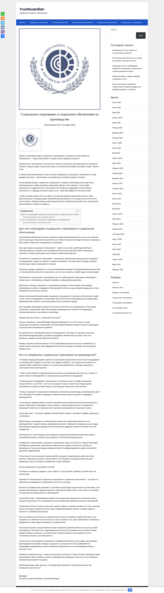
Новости (22, 22)
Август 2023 (117, 239)
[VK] (2, 27)
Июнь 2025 (116, 148)
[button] (76, 211)
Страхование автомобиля (82, 22)
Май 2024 (116, 209)
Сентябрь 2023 (118, 234)
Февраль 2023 (117, 269)
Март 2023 (116, 264)
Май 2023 (116, 254)
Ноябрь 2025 (117, 138)
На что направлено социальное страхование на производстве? (46, 219)
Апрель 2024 (117, 214)
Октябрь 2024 (117, 188)
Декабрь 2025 (117, 133)
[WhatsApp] (2, 14)
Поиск (114, 29)
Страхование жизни (60, 22)
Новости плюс (117, 287)
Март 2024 (116, 219)
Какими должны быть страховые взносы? (40, 217)
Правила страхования (39, 22)
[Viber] (2, 31)
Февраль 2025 (117, 168)
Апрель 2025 (117, 158)
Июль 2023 (116, 244)
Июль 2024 (116, 199)
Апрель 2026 (117, 118)
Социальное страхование (131, 22)
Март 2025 (116, 163)
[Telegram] (2, 23)
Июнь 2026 (116, 107)
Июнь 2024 (116, 204)
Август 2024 (117, 193)
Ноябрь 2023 (117, 229)
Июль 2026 (116, 102)
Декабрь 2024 (117, 178)
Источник (23, 576)
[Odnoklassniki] (2, 18)
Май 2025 (116, 153)
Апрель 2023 (117, 259)
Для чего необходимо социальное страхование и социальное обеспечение (50, 214)
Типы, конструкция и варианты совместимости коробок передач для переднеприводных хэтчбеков (126, 87)
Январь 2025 (117, 173)
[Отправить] (2, 36)
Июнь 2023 (116, 249)
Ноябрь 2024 (117, 183)
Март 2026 (116, 123)
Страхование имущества (107, 22)
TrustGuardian (32, 9)
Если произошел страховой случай (38, 222)
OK (130, 590)
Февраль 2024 (117, 224)
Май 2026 (116, 112)
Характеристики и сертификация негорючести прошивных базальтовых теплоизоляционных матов (127, 68)
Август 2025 (117, 143)
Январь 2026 (117, 128)
